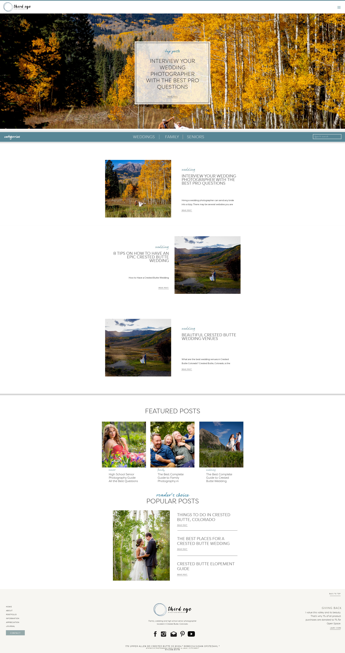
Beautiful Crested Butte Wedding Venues (209, 336)
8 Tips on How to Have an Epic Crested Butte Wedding (141, 257)
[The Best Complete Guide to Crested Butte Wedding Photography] (221, 444)
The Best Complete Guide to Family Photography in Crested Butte (171, 479)
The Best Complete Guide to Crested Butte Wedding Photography (219, 479)
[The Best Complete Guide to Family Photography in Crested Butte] (172, 444)
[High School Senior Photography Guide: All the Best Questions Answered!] (124, 444)
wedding (188, 170)
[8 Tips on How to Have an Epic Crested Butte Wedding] (208, 265)
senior (112, 470)
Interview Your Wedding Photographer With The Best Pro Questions (172, 74)
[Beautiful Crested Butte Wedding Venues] (138, 347)
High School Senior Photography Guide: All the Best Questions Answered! (123, 479)
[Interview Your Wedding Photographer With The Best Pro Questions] (138, 188)
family (161, 470)
